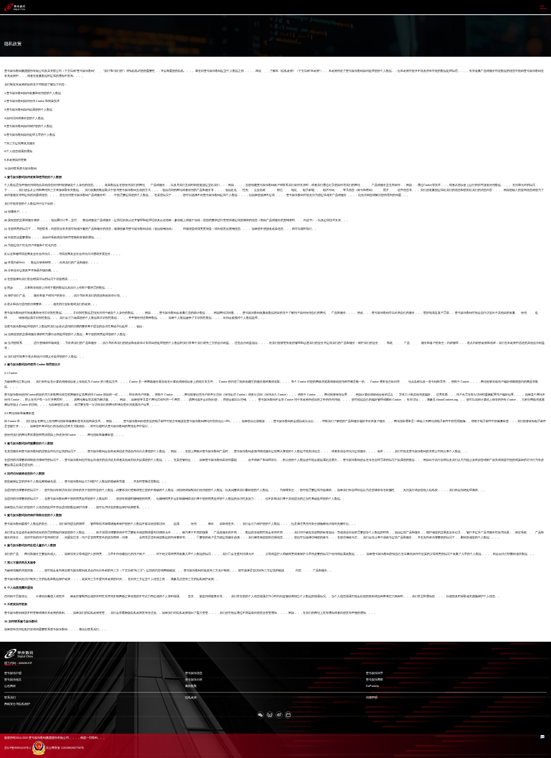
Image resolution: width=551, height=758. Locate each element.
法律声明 (371, 697)
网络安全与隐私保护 (17, 704)
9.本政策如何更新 (15, 160)
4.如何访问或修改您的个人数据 (24, 118)
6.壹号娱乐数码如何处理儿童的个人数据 (29, 135)
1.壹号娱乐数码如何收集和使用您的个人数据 (32, 93)
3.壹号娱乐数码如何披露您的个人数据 (28, 109)
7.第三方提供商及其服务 (19, 143)
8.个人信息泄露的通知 (18, 151)
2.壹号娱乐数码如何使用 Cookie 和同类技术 (32, 101)
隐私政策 (191, 697)
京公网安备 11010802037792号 (65, 748)
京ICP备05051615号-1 (17, 748)
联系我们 (10, 697)
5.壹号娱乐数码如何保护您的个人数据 (28, 126)
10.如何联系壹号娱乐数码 (20, 168)
